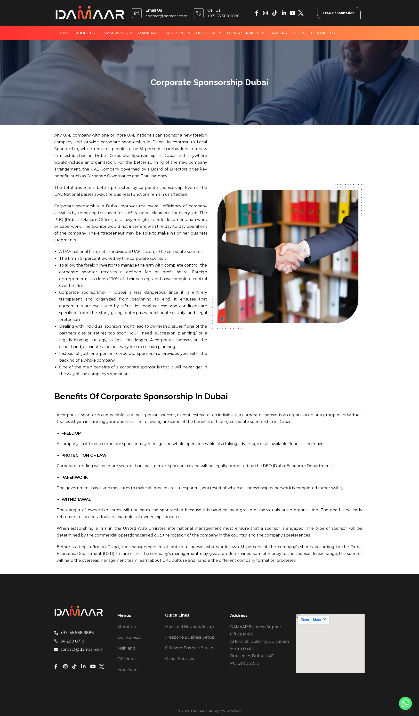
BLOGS (299, 33)
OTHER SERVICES (243, 33)
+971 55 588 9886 (223, 16)
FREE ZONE (175, 33)
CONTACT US (323, 33)
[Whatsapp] (405, 703)
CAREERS (278, 33)
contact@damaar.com (166, 16)
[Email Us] (137, 13)
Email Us (153, 10)
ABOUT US (85, 33)
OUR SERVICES (114, 33)
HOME (64, 33)
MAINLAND (148, 33)
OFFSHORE (206, 33)
